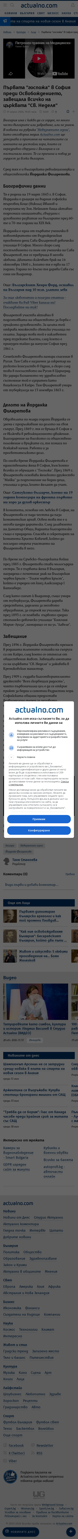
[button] (39, 757)
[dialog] (39, 769)
